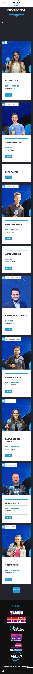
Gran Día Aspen (13, 377)
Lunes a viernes (12, 86)
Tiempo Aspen (12, 565)
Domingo (9, 148)
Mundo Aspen (12, 503)
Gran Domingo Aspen (16, 315)
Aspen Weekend (13, 142)
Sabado (8, 259)
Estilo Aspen (12, 80)
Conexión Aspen (13, 224)
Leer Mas (8, 95)
